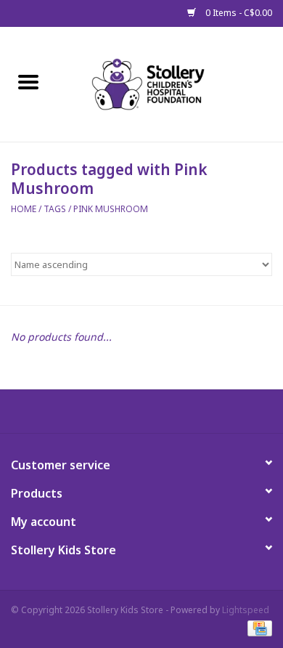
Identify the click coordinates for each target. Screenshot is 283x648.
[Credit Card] (257, 628)
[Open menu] (28, 81)
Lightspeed (245, 610)
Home (23, 209)
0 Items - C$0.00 (237, 13)
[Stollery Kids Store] (169, 83)
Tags (55, 209)
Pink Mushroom (110, 209)
